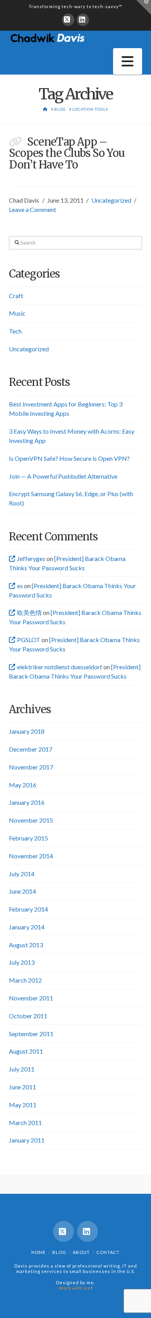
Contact (108, 1252)
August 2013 (26, 944)
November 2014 (31, 856)
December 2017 (30, 749)
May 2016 (22, 784)
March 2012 (25, 980)
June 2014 (22, 891)
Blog (59, 1252)
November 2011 (31, 998)
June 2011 (22, 1087)
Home (38, 1252)
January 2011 (27, 1140)
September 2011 (31, 1033)
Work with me (75, 1287)
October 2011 (28, 1015)
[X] (68, 20)
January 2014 (27, 927)
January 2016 (27, 802)
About (81, 1252)
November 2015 (31, 820)
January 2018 (27, 731)
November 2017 (31, 767)
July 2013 (21, 962)
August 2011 (26, 1051)
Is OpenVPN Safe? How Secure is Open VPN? (69, 458)
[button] (127, 61)
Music (17, 313)
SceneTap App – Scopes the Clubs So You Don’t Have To (67, 153)
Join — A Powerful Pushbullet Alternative (63, 476)
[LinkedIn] (83, 20)
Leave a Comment (32, 209)
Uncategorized (111, 200)
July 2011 (21, 1069)
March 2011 (25, 1122)
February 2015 (28, 838)
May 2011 (22, 1104)
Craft (16, 295)
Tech (15, 331)
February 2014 (28, 909)
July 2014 (21, 873)
